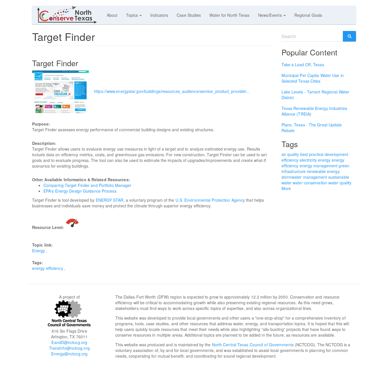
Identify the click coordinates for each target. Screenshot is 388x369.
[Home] (69, 15)
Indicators (159, 15)
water (286, 182)
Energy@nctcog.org (69, 354)
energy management (319, 165)
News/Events (270, 15)
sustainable (338, 177)
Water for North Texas (229, 15)
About (112, 15)
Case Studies (189, 15)
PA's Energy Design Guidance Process (81, 191)
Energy (38, 250)
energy (324, 160)
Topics (132, 15)
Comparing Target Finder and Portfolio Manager (87, 185)
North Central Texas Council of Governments (253, 344)
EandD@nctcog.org (69, 342)
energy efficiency (47, 268)
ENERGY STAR (110, 200)
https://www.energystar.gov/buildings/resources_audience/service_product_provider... (171, 91)
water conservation (310, 182)
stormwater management (304, 177)
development (336, 154)
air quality (290, 154)
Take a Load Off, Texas (302, 64)
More (286, 188)
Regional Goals (308, 15)
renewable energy (323, 171)
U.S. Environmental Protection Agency (210, 200)
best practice (312, 154)
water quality (339, 182)
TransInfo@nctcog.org (69, 348)
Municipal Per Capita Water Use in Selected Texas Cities (312, 78)
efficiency (290, 160)
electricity (308, 160)
